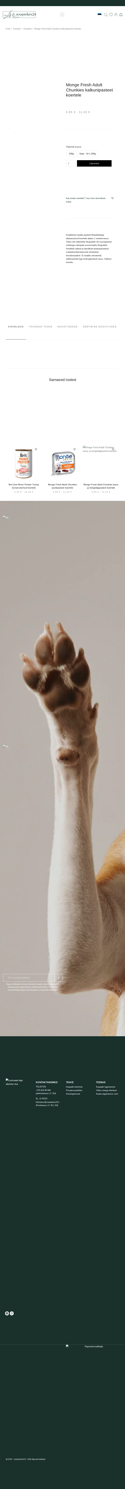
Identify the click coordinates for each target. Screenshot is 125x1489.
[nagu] (111, 14)
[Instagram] (12, 1313)
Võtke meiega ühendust (106, 1090)
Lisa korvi (94, 163)
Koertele (17, 29)
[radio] (71, 154)
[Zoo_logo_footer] (17, 1193)
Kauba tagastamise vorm (107, 1094)
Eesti (91, 14)
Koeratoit (28, 29)
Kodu (8, 29)
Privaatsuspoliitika (74, 1090)
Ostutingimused (73, 1094)
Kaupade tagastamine (105, 1087)
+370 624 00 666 (43, 1090)
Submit (58, 978)
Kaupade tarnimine (74, 1087)
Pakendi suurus (73, 147)
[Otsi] (106, 14)
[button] (62, 14)
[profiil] (116, 14)
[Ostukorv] (121, 14)
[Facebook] (7, 1313)
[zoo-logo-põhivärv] (19, 14)
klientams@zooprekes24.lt (47, 1102)
